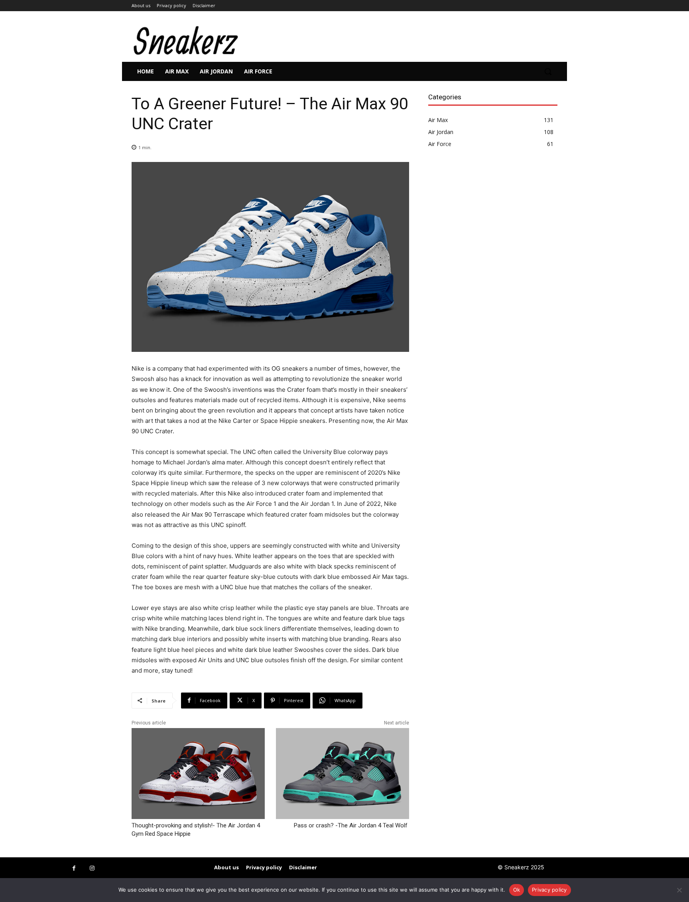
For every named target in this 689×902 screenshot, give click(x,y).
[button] (547, 71)
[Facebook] (74, 868)
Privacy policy (549, 889)
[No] (679, 890)
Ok (516, 889)
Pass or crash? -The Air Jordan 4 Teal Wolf (351, 825)
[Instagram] (92, 868)
